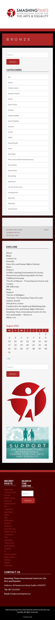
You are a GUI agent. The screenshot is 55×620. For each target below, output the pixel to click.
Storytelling (12, 176)
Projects (10, 270)
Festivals (10, 261)
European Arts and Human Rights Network (25, 309)
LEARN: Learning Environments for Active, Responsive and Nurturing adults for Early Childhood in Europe (24, 275)
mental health (13, 143)
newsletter (12, 154)
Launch (10, 132)
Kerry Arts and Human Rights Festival (22, 264)
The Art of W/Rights (15, 295)
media (10, 137)
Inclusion (11, 126)
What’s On (11, 317)
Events (10, 99)
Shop (46, 230)
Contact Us (11, 258)
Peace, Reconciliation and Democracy (21, 159)
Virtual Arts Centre (14, 303)
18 (15, 345)
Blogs (8, 255)
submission (12, 181)
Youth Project (12, 209)
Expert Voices (12, 104)
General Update (13, 121)
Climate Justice (13, 88)
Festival (10, 110)
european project (14, 93)
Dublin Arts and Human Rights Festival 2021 (14, 232)
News (8, 267)
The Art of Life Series (15, 187)
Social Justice (12, 170)
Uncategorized (13, 192)
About (9, 253)
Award (10, 82)
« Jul (8, 358)
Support (10, 292)
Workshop (11, 198)
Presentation (12, 165)
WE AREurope (12, 286)
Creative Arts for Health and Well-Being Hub (26, 306)
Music (10, 148)
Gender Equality (13, 115)
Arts (9, 77)
